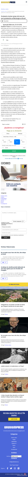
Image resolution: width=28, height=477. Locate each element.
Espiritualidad (4, 198)
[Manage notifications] (25, 474)
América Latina (4, 9)
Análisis (2, 197)
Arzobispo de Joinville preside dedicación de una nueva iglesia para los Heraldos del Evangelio (13, 268)
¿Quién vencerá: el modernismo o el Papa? (12, 366)
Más (3, 262)
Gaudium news (4, 11)
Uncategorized (4, 203)
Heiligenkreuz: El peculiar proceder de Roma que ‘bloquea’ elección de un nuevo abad (13, 305)
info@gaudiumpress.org (14, 461)
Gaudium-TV (3, 199)
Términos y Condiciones (22, 475)
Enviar (5, 237)
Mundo (2, 201)
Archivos (9, 456)
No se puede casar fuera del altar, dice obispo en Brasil (13, 253)
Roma (2, 202)
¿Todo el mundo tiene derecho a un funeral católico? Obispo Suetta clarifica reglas (12, 396)
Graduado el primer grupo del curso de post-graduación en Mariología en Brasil (13, 17)
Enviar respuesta (17, 221)
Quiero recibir (14, 419)
